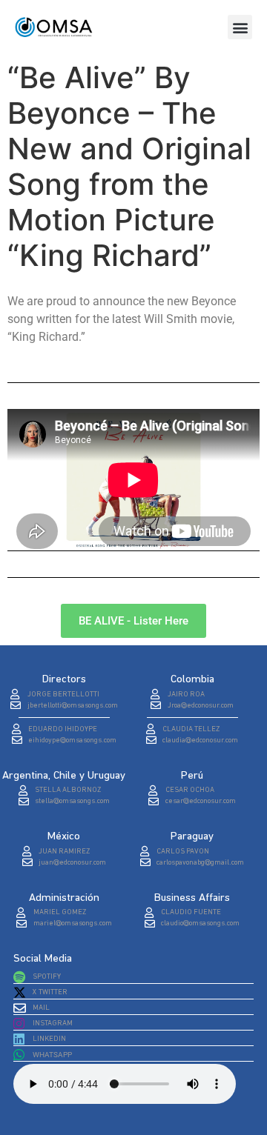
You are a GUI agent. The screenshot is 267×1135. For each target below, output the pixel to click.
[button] (240, 27)
